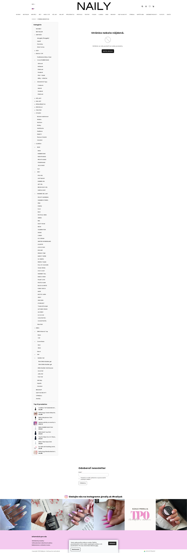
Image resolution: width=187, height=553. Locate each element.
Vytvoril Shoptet (150, 551)
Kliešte (39, 119)
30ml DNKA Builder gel (45, 364)
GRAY (39, 297)
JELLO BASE (41, 165)
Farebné (40, 72)
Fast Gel (40, 377)
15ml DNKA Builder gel (44, 361)
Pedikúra (40, 131)
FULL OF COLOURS (43, 265)
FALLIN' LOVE (41, 280)
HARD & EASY (42, 190)
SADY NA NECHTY (41, 393)
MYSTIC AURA (42, 294)
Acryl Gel (40, 371)
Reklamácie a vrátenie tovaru (41, 545)
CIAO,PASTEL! (42, 318)
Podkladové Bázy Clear (44, 57)
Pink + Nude (41, 75)
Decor (39, 351)
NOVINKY (38, 29)
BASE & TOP (39, 53)
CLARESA (38, 143)
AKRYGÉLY (39, 35)
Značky (38, 398)
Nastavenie (75, 549)
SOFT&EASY (41, 178)
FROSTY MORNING (43, 197)
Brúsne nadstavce (42, 116)
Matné (40, 88)
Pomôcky (40, 44)
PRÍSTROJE (39, 107)
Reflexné (40, 66)
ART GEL (40, 184)
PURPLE (40, 206)
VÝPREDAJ (39, 396)
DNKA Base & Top (42, 331)
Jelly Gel (40, 374)
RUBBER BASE (42, 153)
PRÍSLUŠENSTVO (41, 104)
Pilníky (39, 125)
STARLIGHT (41, 303)
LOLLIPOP (40, 244)
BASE (38, 147)
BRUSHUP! (39, 390)
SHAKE (40, 232)
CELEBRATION (42, 229)
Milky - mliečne (42, 78)
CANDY (40, 235)
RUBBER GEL (41, 181)
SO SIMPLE (41, 259)
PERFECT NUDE (42, 262)
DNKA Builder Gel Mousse (45, 368)
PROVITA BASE (42, 159)
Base (39, 335)
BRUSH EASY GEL (43, 187)
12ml (39, 345)
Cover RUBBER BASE (43, 60)
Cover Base (40, 341)
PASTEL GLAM (42, 282)
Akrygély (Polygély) (43, 38)
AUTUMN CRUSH (42, 309)
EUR (33, 4)
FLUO (39, 209)
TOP (38, 169)
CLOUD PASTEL (42, 321)
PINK (39, 203)
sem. (96, 546)
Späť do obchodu (108, 51)
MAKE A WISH (42, 277)
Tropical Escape (43, 306)
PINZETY (39, 134)
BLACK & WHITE (42, 285)
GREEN (40, 218)
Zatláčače (40, 128)
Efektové (40, 69)
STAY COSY (41, 271)
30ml (39, 348)
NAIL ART (38, 101)
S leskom (40, 85)
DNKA (37, 328)
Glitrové (40, 63)
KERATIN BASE (42, 156)
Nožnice (39, 122)
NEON (39, 227)
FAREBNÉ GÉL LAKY (42, 194)
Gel (38, 354)
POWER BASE (41, 162)
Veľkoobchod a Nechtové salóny (42, 543)
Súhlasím (112, 543)
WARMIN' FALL (42, 274)
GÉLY (37, 50)
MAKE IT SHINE (42, 256)
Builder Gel (41, 358)
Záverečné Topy (42, 82)
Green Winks (41, 268)
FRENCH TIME (41, 253)
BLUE (39, 212)
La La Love (41, 315)
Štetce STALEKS (42, 137)
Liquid (39, 41)
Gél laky (39, 380)
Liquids (39, 383)
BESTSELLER (39, 32)
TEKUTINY (39, 110)
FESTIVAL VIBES (42, 215)
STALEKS (38, 113)
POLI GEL (40, 175)
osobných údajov (85, 479)
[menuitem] (18, 14)
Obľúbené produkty (38, 541)
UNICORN (40, 300)
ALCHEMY (40, 312)
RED (39, 221)
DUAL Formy (40, 47)
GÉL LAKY (38, 98)
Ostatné (39, 140)
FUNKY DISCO (42, 288)
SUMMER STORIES (43, 200)
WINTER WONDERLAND (44, 241)
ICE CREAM (41, 238)
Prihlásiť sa (83, 483)
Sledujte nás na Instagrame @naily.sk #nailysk (95, 496)
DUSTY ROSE (41, 224)
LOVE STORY (41, 247)
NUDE (39, 291)
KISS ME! (40, 250)
